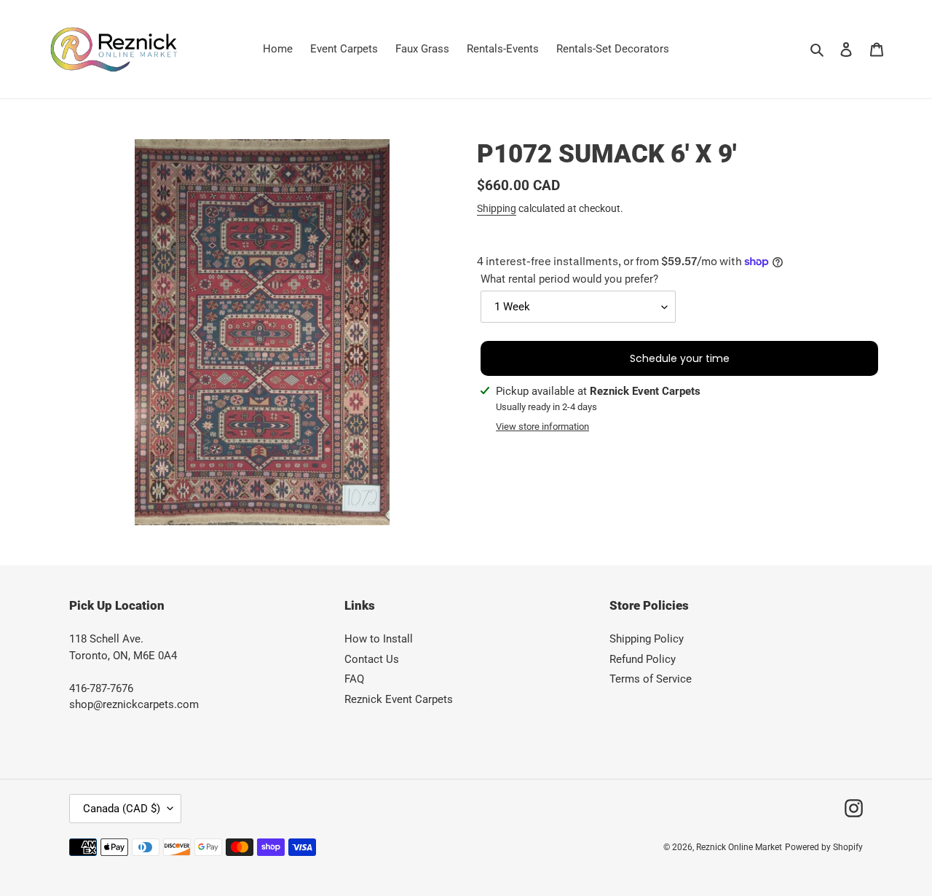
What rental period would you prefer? (569, 279)
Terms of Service (650, 678)
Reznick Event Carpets (398, 699)
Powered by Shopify (824, 847)
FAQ (354, 678)
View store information (542, 426)
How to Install (378, 638)
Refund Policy (642, 659)
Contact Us (371, 659)
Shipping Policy (646, 638)
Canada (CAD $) (121, 808)
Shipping (496, 208)
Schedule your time (680, 358)
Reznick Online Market (739, 847)
